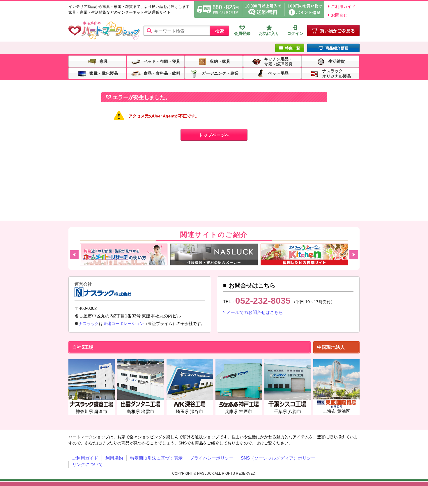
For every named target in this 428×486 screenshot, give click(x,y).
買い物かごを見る (337, 30)
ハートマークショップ (104, 30)
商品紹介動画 (337, 48)
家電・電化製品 (103, 73)
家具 (104, 61)
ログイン (295, 33)
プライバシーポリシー (212, 457)
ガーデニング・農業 (220, 73)
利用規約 (114, 457)
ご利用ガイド (343, 6)
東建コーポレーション (123, 323)
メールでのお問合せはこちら (254, 312)
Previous (74, 254)
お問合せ (339, 15)
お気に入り (269, 33)
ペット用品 (278, 73)
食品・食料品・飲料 (162, 73)
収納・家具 (220, 61)
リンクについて (87, 464)
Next (353, 254)
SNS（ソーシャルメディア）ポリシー (278, 457)
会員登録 (242, 33)
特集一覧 (292, 48)
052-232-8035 (263, 300)
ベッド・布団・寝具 (162, 61)
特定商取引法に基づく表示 (156, 457)
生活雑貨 (336, 61)
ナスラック (89, 323)
